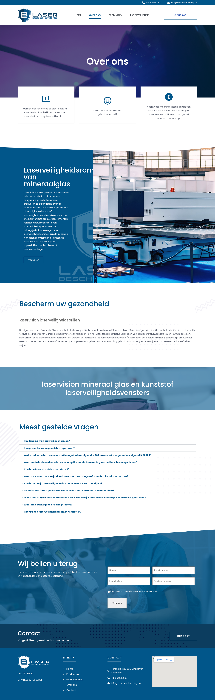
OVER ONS (95, 15)
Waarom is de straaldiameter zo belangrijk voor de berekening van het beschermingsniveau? (80, 462)
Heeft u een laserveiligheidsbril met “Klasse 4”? (52, 511)
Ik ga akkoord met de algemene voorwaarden (134, 591)
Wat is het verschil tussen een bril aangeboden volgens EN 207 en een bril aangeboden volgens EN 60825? (87, 455)
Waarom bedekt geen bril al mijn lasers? (48, 504)
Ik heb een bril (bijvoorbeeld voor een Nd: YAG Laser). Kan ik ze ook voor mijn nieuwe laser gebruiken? (85, 497)
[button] (107, 441)
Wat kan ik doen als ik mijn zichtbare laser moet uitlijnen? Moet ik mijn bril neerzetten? (76, 476)
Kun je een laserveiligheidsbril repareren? (49, 448)
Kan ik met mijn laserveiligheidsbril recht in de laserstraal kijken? (63, 483)
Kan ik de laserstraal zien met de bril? (46, 469)
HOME (78, 15)
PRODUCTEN (115, 15)
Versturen (117, 603)
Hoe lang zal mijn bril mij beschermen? (47, 441)
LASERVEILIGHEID (139, 15)
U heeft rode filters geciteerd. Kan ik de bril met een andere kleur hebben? (69, 490)
